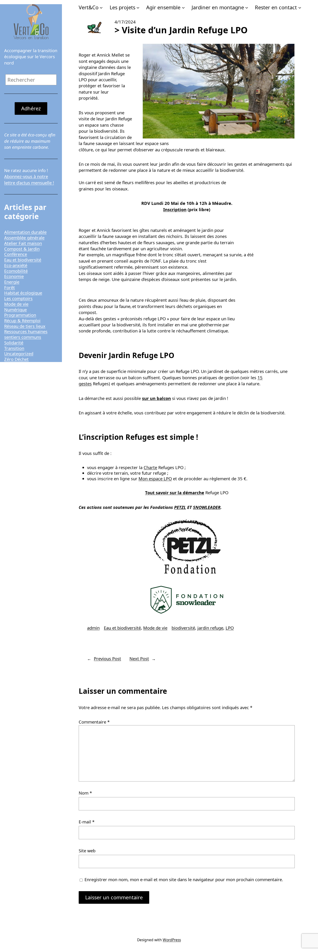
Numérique (15, 309)
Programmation (20, 315)
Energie (11, 282)
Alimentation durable (25, 232)
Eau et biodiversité (22, 260)
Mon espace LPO (155, 478)
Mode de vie (16, 304)
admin (93, 628)
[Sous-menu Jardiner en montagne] (246, 7)
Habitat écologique (23, 293)
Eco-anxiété (15, 265)
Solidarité (13, 342)
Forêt (9, 287)
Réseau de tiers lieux (24, 326)
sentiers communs (22, 337)
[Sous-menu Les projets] (137, 7)
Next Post (139, 658)
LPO (230, 628)
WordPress (172, 939)
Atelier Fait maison (23, 243)
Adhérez (31, 108)
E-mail (87, 822)
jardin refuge (210, 628)
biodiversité (183, 628)
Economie (14, 276)
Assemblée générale (24, 237)
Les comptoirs (18, 298)
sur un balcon (156, 398)
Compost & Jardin (22, 249)
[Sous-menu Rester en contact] (299, 7)
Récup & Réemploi (22, 320)
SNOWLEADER (206, 507)
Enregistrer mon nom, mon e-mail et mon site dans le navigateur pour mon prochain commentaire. (184, 879)
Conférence (15, 254)
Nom (85, 793)
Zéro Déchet (16, 359)
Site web (87, 850)
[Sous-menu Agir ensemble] (183, 7)
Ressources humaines (25, 331)
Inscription (174, 209)
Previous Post (107, 658)
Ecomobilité (16, 271)
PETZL (180, 507)
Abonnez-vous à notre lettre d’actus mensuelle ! (29, 179)
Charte (150, 467)
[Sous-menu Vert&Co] (101, 7)
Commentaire (94, 722)
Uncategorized (18, 353)
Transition (14, 348)
